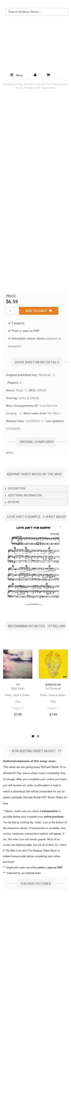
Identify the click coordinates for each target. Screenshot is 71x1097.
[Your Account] (35, 75)
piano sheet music (34, 773)
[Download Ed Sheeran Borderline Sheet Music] (53, 664)
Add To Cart (37, 311)
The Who (53, 413)
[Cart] (48, 75)
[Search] (64, 5)
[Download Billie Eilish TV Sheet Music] (17, 664)
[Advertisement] (35, 44)
